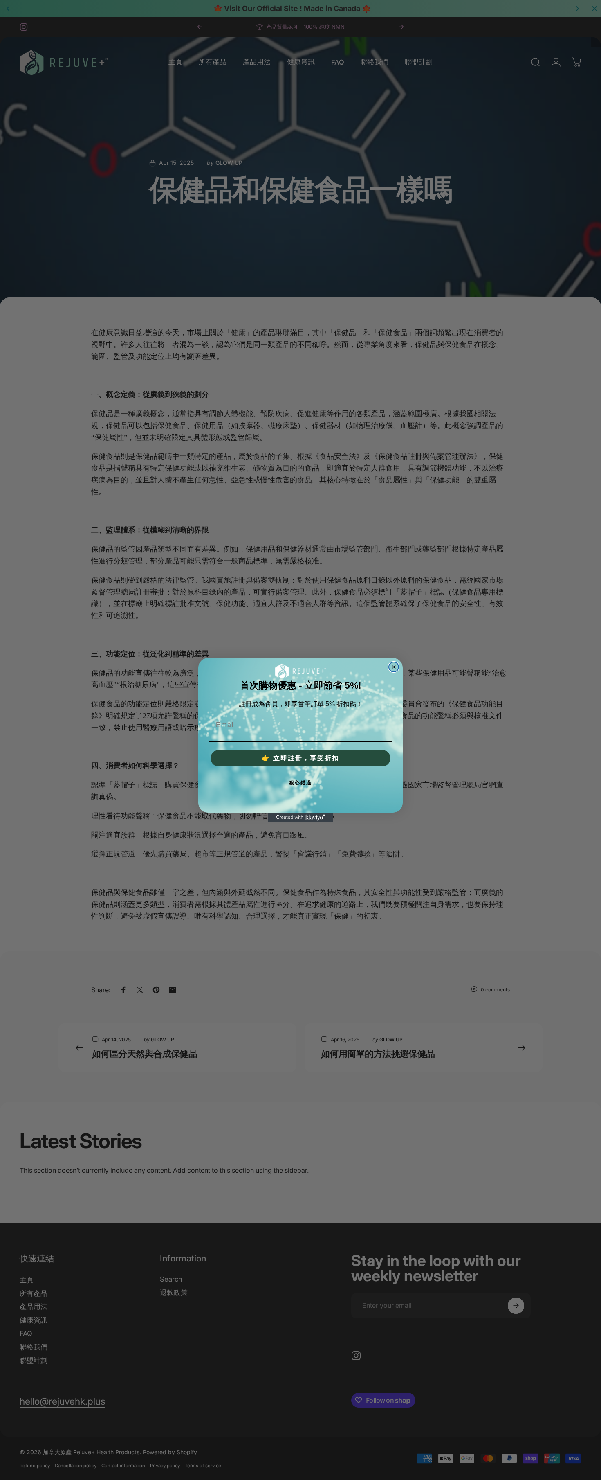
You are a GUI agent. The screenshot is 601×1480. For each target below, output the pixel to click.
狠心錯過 (300, 783)
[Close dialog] (394, 667)
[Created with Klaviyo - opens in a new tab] (300, 817)
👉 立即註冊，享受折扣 (300, 758)
